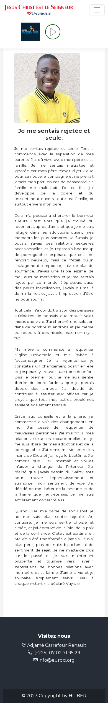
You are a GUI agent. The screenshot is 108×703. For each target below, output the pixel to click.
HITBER (77, 695)
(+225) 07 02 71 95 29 (57, 652)
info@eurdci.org (56, 660)
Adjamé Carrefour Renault (56, 645)
